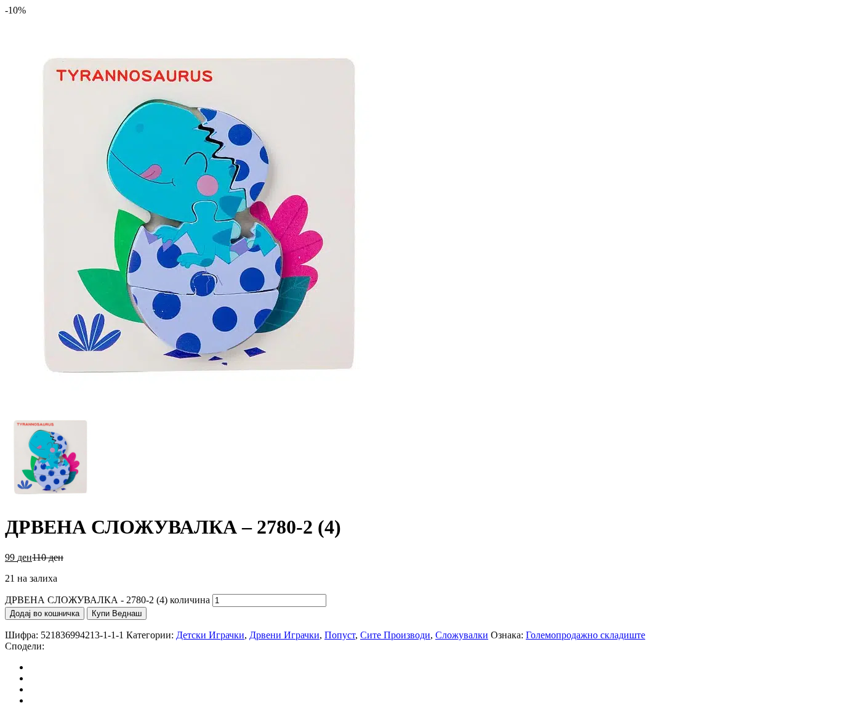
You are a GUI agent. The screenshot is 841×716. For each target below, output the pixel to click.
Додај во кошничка (44, 613)
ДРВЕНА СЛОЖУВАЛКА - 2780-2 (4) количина (107, 600)
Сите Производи (395, 635)
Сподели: (24, 646)
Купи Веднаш (117, 613)
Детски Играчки (210, 635)
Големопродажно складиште (585, 635)
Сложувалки (461, 635)
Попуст (339, 635)
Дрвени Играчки (284, 635)
